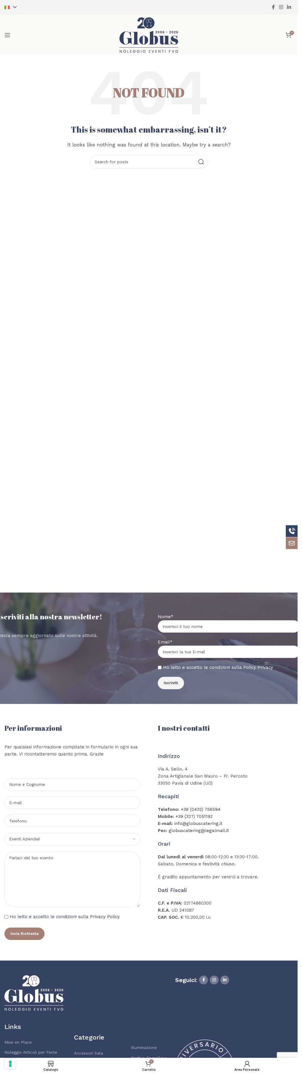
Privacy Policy (105, 916)
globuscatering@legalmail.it (199, 830)
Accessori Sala (88, 1053)
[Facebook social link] (273, 7)
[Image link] (33, 992)
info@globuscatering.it (198, 823)
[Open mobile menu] (7, 35)
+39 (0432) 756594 (201, 809)
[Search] (201, 162)
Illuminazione (144, 1047)
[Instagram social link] (281, 7)
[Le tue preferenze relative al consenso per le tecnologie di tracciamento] (10, 1063)
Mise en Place (18, 1042)
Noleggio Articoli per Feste (30, 1052)
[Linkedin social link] (289, 7)
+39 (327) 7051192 (194, 816)
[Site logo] (148, 34)
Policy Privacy (258, 667)
